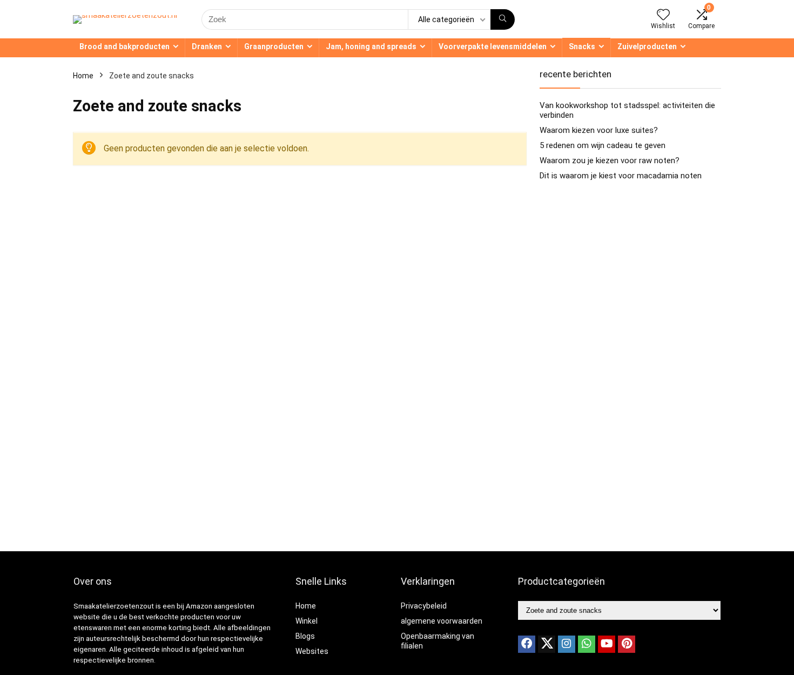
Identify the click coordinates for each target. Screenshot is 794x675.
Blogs (305, 636)
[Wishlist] (663, 15)
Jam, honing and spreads (371, 46)
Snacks (582, 46)
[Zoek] (502, 19)
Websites (311, 651)
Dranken (207, 46)
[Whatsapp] (586, 644)
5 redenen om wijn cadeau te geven (602, 145)
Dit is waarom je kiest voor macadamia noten (621, 176)
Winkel (306, 621)
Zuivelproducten (647, 46)
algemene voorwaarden (441, 621)
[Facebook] (526, 644)
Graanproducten (274, 46)
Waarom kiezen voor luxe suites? (599, 130)
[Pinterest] (626, 644)
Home (83, 75)
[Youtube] (606, 644)
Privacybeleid (424, 606)
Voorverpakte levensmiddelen (493, 46)
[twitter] (546, 644)
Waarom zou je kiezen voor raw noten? (609, 160)
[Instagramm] (566, 644)
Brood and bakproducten (124, 46)
